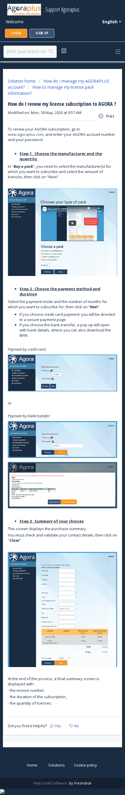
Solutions (56, 765)
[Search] (51, 52)
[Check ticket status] (64, 51)
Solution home (22, 81)
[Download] (51, 403)
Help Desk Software (50, 783)
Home (32, 765)
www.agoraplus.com (26, 134)
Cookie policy (85, 765)
